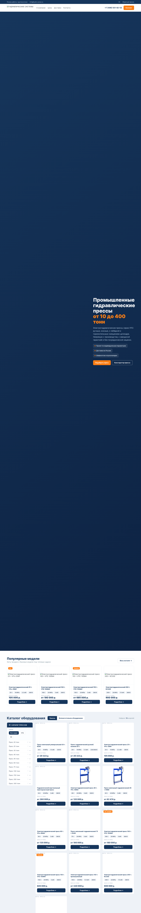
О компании (40, 8)
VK (119, 2)
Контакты (66, 8)
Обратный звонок (128, 2)
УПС (22, 733)
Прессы (52, 718)
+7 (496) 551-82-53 (113, 8)
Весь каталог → (126, 661)
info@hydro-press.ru (36, 2)
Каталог (129, 8)
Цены (50, 8)
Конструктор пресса (122, 363)
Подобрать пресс (102, 363)
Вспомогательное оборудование (71, 718)
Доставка (57, 8)
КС (11, 737)
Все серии (13, 733)
